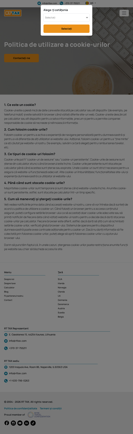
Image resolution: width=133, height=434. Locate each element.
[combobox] (66, 17)
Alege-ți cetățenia (55, 10)
